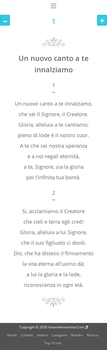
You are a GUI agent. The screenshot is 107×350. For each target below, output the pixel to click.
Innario (42, 335)
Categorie (59, 335)
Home (12, 335)
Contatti (27, 335)
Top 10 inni (53, 343)
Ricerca (92, 335)
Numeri (77, 335)
